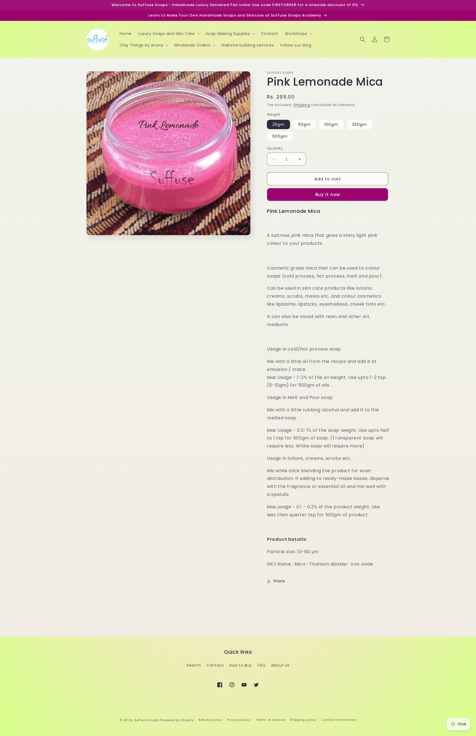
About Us (280, 665)
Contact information (338, 720)
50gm (304, 124)
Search (193, 665)
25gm (278, 124)
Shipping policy (303, 720)
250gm (359, 124)
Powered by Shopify (177, 720)
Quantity (275, 148)
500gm (280, 136)
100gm (331, 124)
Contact (215, 665)
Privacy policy (239, 720)
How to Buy (240, 665)
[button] (168, 33)
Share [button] (279, 581)
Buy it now (327, 194)
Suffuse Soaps (146, 720)
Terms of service (270, 720)
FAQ (262, 665)
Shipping (301, 104)
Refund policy (210, 720)
